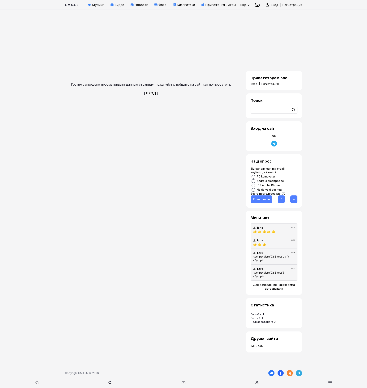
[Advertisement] (114, 36)
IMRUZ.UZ (257, 345)
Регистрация (292, 5)
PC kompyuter (266, 176)
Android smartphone (270, 180)
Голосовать (261, 199)
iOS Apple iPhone (268, 185)
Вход (274, 5)
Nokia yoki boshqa (269, 189)
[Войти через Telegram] (274, 144)
